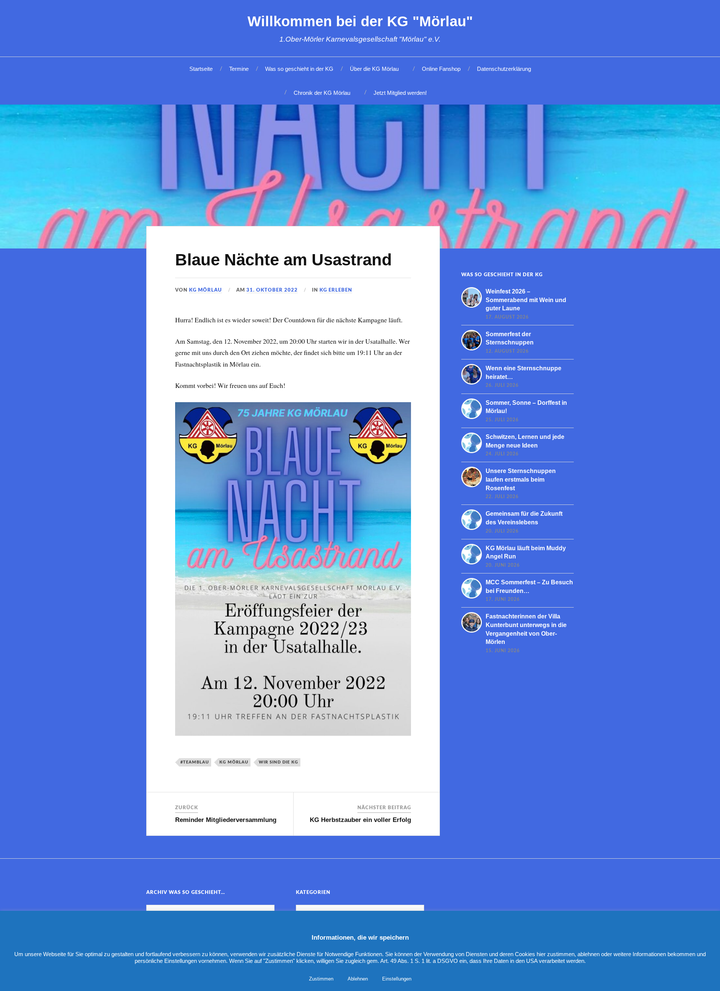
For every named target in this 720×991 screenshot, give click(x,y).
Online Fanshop (441, 69)
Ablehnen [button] (358, 979)
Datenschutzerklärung (504, 69)
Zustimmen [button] (321, 979)
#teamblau (194, 762)
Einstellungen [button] (396, 979)
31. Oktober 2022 (272, 290)
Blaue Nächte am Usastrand (283, 259)
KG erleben (336, 290)
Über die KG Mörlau (374, 69)
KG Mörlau (205, 290)
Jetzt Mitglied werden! (400, 93)
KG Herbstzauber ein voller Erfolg (360, 819)
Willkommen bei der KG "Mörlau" (360, 21)
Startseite (201, 69)
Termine (239, 69)
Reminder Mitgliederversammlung (225, 819)
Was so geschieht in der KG (299, 69)
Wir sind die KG (278, 762)
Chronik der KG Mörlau (322, 93)
